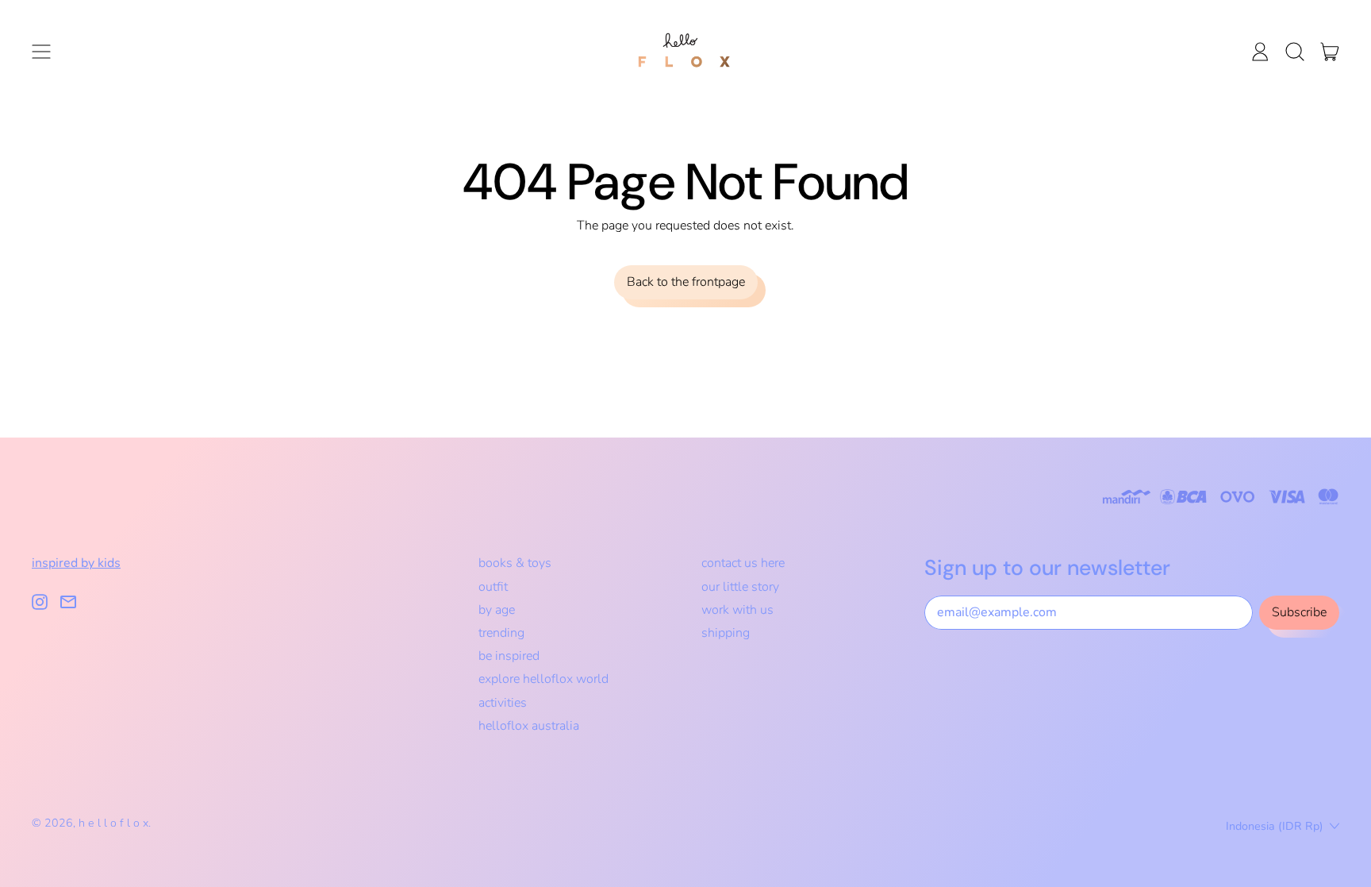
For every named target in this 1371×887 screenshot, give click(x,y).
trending (501, 633)
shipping (725, 633)
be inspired (509, 656)
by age (496, 610)
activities (502, 703)
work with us (737, 610)
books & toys (514, 563)
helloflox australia (528, 726)
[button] (1294, 51)
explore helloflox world (543, 679)
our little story (740, 587)
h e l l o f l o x (113, 823)
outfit (493, 587)
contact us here (743, 563)
